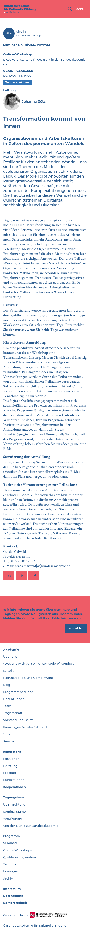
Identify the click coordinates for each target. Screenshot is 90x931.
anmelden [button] (76, 628)
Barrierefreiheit (15, 903)
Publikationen (13, 780)
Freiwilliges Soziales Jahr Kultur (27, 727)
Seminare (10, 843)
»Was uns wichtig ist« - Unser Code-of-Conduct (38, 663)
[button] (8, 575)
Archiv (8, 878)
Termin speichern (17, 82)
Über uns (10, 656)
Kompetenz (12, 752)
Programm (11, 836)
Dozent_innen (14, 699)
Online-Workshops (17, 850)
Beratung (10, 766)
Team (7, 706)
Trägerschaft (12, 713)
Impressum (12, 889)
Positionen (11, 759)
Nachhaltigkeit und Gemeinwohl (28, 678)
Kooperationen (14, 787)
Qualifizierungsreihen (19, 857)
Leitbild (9, 671)
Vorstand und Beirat (18, 720)
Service (8, 741)
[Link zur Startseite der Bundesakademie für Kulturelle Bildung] (20, 9)
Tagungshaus (13, 797)
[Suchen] (70, 9)
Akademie (11, 650)
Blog (6, 685)
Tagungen (11, 864)
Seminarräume (14, 811)
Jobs (6, 734)
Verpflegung (12, 819)
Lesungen (10, 871)
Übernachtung (14, 804)
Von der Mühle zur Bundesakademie (30, 826)
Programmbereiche (18, 692)
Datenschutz (13, 896)
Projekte (9, 773)
